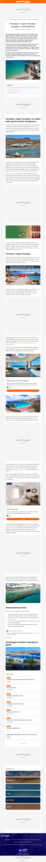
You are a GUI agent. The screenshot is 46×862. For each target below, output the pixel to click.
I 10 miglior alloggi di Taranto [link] (13, 728)
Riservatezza (7, 839)
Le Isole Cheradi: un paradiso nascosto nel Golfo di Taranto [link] (20, 679)
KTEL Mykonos (11, 619)
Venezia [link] (9, 787)
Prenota (23, 390)
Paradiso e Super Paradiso (14, 90)
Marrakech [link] (10, 780)
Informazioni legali (18, 842)
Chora (37, 289)
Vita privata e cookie (35, 839)
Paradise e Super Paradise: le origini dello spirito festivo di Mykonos (23, 87)
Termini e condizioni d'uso (24, 839)
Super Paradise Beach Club (19, 469)
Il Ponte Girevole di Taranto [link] (13, 712)
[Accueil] (23, 1)
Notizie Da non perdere (21, 19)
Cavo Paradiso (21, 342)
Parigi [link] (8, 793)
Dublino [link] (9, 806)
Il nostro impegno (27, 842)
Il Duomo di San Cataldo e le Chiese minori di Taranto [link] (19, 720)
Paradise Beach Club (30, 342)
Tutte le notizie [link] (23, 743)
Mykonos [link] (9, 666)
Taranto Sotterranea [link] (11, 687)
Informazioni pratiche (13, 92)
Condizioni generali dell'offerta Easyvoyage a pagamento (17, 844)
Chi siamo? (14, 839)
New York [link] (10, 774)
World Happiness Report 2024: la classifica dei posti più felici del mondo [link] (22, 735)
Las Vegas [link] (10, 800)
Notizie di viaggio (12, 19)
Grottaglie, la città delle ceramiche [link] (15, 695)
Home (7, 19)
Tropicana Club (9, 344)
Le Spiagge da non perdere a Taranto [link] (15, 703)
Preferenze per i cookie (36, 844)
